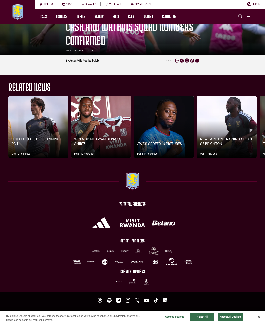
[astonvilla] (100, 300)
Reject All (202, 316)
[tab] (46, 4)
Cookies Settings (174, 316)
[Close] (259, 317)
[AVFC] (109, 300)
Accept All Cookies (230, 316)
